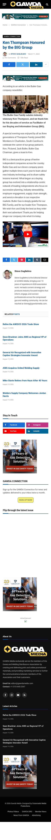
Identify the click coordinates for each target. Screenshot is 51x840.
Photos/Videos (13, 812)
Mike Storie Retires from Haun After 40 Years (25, 380)
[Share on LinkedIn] (36, 64)
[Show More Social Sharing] (45, 64)
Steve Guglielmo (18, 54)
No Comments (10, 58)
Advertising (36, 815)
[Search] (46, 4)
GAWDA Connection (12, 36)
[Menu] (4, 4)
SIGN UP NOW (25, 500)
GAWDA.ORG (27, 812)
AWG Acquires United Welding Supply (21, 368)
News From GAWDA (21, 815)
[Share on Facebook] (9, 64)
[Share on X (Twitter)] (22, 64)
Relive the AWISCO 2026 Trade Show (21, 324)
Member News (40, 812)
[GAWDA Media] (26, 4)
